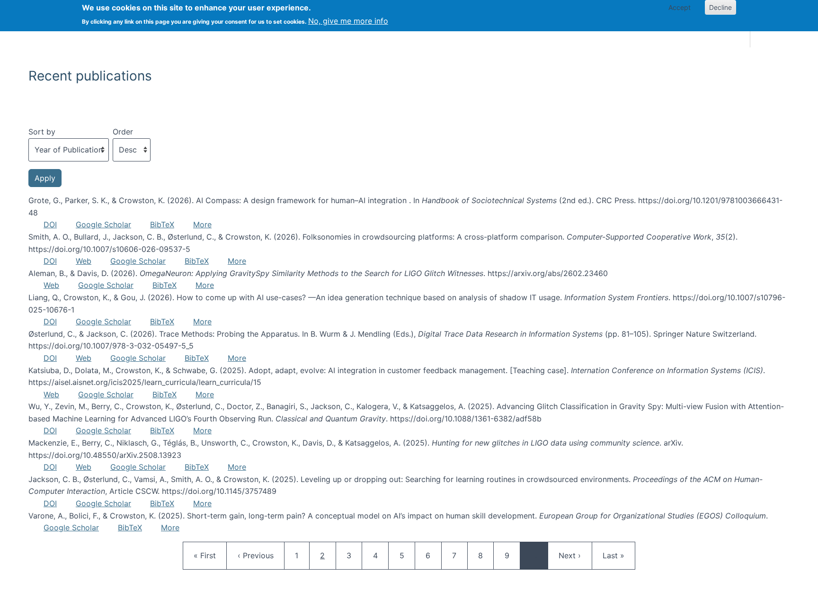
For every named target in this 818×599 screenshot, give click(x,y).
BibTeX (162, 224)
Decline (720, 7)
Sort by (41, 131)
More (202, 224)
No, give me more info (348, 21)
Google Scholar (103, 224)
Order (123, 131)
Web (83, 261)
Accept (679, 7)
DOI (50, 224)
